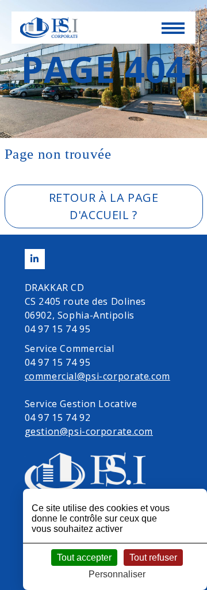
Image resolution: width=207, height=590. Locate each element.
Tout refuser (153, 557)
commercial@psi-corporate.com (97, 376)
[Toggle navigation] (172, 31)
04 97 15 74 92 (58, 417)
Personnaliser (117, 574)
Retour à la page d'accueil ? (104, 206)
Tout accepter (84, 557)
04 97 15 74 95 (58, 329)
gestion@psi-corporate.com (89, 431)
